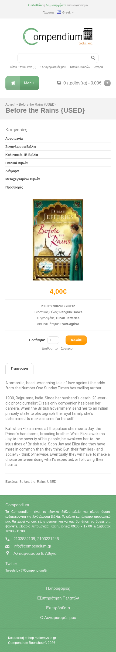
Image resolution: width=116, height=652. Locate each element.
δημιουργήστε (56, 5)
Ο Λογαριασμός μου (53, 67)
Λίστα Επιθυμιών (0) (23, 67)
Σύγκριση (67, 348)
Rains (41, 482)
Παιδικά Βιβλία (16, 163)
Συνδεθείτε (35, 5)
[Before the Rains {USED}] (58, 240)
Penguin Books (71, 312)
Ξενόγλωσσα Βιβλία (20, 147)
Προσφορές (14, 187)
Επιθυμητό (50, 348)
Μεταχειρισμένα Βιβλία (22, 179)
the (33, 482)
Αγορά (98, 67)
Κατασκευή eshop (21, 638)
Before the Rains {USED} (37, 104)
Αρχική (10, 104)
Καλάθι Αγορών (80, 67)
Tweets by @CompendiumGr (26, 570)
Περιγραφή (19, 368)
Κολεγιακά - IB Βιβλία (21, 155)
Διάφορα (12, 171)
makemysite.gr (45, 638)
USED (51, 482)
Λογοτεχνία (14, 139)
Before (24, 482)
